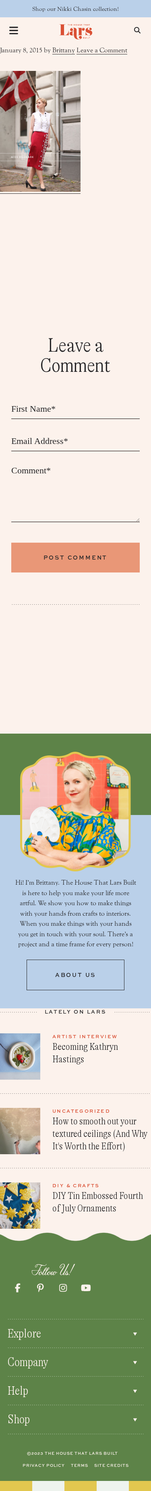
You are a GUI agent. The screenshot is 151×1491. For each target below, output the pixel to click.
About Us (75, 975)
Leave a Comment (102, 50)
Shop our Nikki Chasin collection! (75, 9)
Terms (79, 1465)
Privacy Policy (44, 1465)
